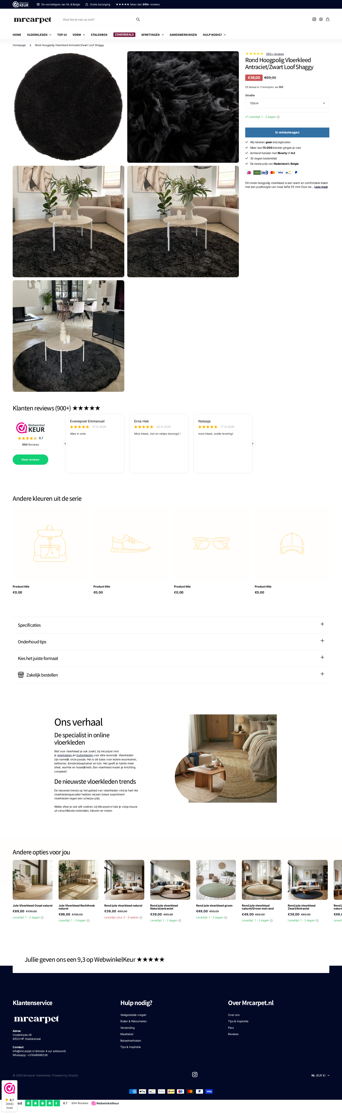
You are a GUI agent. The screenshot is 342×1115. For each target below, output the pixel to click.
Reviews (233, 1034)
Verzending (127, 1027)
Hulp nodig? (212, 35)
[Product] (50, 543)
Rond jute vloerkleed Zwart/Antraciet (301, 907)
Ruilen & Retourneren (133, 1021)
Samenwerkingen (183, 35)
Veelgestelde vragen (133, 1015)
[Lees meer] (314, 19)
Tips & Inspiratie (130, 1047)
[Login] (321, 19)
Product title (21, 586)
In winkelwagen (287, 132)
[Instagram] (194, 1074)
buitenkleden (85, 755)
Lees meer (321, 186)
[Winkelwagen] (327, 19)
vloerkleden (65, 755)
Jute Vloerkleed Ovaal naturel (32, 905)
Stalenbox (99, 35)
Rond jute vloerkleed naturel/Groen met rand (258, 907)
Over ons (233, 1015)
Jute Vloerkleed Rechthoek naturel (77, 907)
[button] (320, 880)
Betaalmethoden (130, 1040)
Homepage (19, 45)
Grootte (250, 95)
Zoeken (138, 19)
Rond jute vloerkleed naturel (123, 905)
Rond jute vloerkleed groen (214, 905)
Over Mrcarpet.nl (250, 1002)
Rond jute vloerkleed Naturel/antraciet (164, 907)
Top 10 (62, 35)
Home (17, 35)
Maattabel (126, 1034)
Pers (231, 1027)
